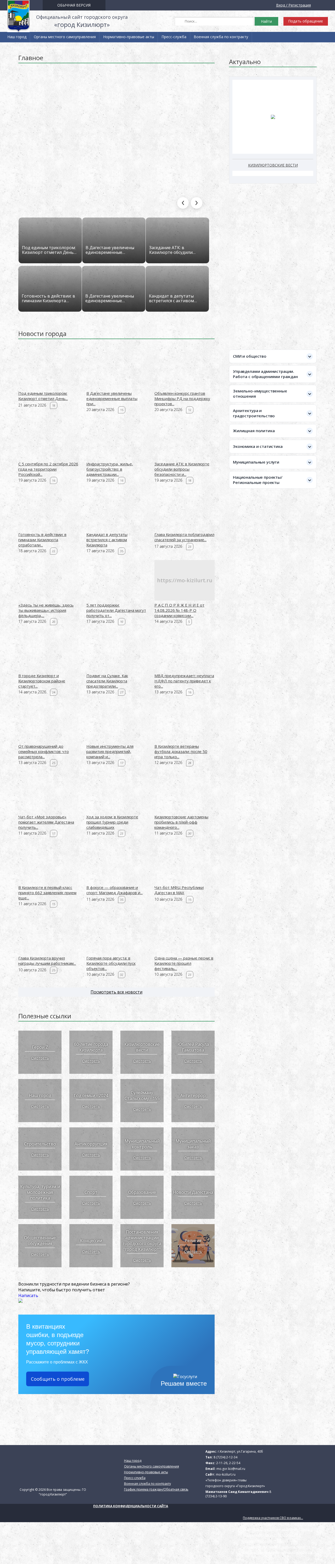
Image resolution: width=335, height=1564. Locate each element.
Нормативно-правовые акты (128, 36)
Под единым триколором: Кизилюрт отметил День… (49, 250)
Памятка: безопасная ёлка (263, 1541)
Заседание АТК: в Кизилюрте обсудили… (172, 250)
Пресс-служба (173, 36)
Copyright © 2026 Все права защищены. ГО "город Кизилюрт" (53, 1492)
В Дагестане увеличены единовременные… (110, 250)
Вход (280, 5)
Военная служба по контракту (221, 36)
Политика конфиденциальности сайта (130, 1506)
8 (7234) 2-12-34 (225, 1457)
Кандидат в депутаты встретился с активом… (173, 298)
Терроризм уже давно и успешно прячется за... (280, 1546)
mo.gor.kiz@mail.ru (230, 1468)
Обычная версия (74, 5)
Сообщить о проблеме (58, 1379)
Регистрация (299, 5)
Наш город (16, 36)
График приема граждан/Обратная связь (47, 47)
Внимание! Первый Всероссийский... (271, 1535)
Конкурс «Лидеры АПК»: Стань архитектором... (279, 1523)
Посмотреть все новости (116, 992)
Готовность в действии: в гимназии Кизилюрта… (48, 298)
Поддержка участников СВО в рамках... (273, 1518)
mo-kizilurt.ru (226, 1474)
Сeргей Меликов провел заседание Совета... (277, 1529)
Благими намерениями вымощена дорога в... (278, 1552)
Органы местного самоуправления (65, 36)
